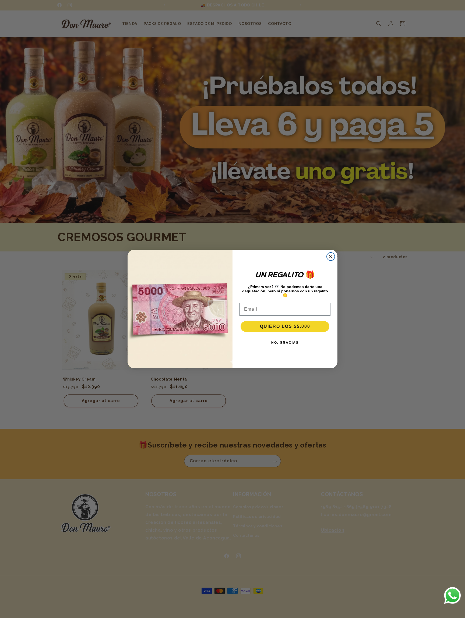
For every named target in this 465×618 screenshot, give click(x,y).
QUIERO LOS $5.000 (285, 326)
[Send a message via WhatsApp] (452, 595)
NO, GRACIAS (285, 342)
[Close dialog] (331, 257)
